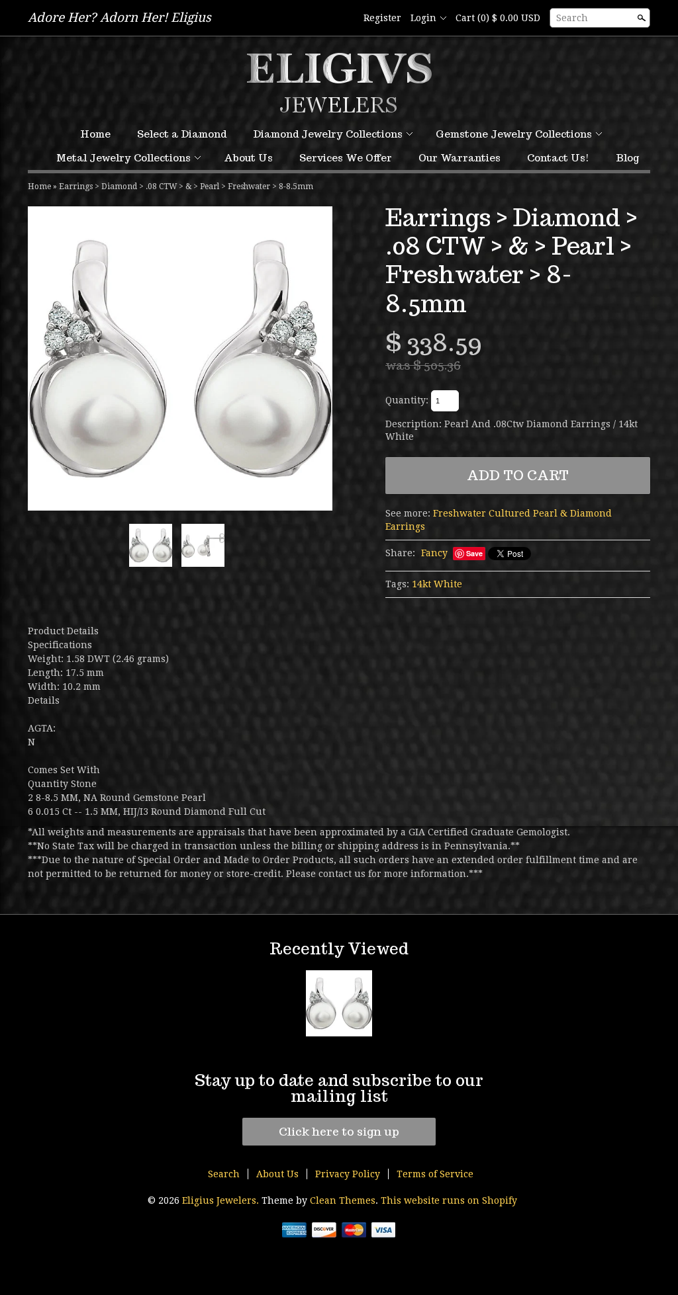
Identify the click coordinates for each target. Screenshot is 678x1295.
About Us (248, 157)
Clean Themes (342, 1200)
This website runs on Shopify (449, 1200)
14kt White (437, 584)
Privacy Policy (347, 1174)
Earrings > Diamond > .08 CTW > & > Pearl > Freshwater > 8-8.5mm (186, 186)
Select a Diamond (181, 134)
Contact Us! (558, 157)
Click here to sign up (339, 1131)
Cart (498, 18)
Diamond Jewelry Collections (328, 134)
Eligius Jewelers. (222, 1200)
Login (423, 18)
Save (474, 553)
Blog (627, 157)
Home (95, 134)
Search (572, 18)
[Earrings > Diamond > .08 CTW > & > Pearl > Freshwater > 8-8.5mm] (180, 358)
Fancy (434, 553)
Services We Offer (345, 157)
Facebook (343, 18)
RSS (321, 18)
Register (382, 18)
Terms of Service (435, 1174)
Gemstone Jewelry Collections (514, 134)
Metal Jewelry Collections (123, 157)
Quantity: (406, 400)
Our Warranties (459, 157)
